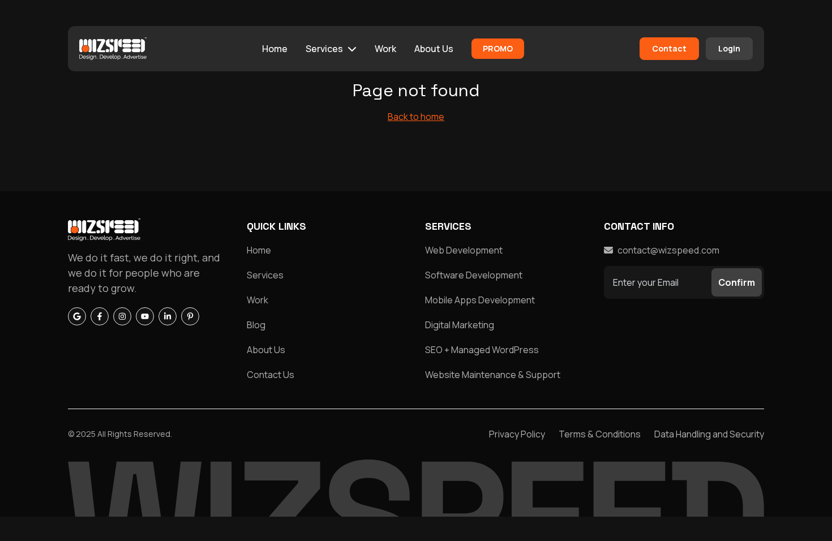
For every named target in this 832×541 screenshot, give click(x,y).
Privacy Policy (517, 434)
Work (385, 48)
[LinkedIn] (167, 316)
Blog (256, 325)
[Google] (77, 316)
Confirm (736, 282)
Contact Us (270, 374)
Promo (498, 48)
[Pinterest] (190, 316)
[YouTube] (145, 316)
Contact (669, 48)
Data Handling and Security (709, 434)
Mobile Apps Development (480, 300)
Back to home (416, 116)
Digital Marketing (459, 325)
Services (324, 48)
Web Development (464, 250)
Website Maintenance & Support (492, 374)
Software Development (473, 275)
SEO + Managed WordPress (482, 350)
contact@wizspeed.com (668, 250)
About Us (433, 48)
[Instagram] (122, 316)
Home (275, 48)
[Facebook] (100, 316)
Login (729, 48)
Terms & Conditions (600, 434)
